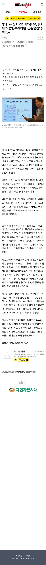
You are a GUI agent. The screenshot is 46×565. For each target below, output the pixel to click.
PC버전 (27, 556)
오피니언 (37, 12)
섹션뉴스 (23, 12)
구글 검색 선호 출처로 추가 (14, 46)
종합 (8, 12)
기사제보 (19, 556)
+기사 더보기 (39, 351)
